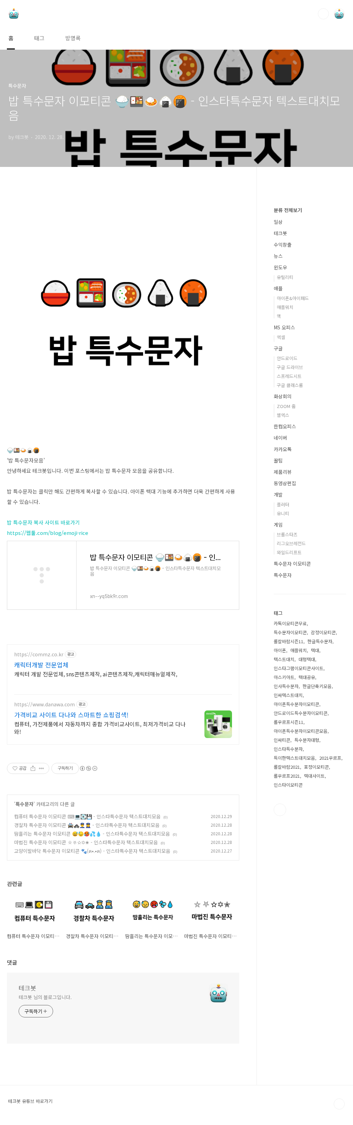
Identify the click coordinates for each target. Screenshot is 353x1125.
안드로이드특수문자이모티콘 (300, 713)
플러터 (283, 504)
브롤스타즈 (287, 534)
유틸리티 (285, 277)
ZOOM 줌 (286, 406)
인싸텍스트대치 (288, 695)
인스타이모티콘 (288, 784)
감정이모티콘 (323, 632)
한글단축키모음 (317, 686)
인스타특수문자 (288, 749)
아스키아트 (284, 677)
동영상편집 (285, 483)
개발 (278, 494)
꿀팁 (278, 460)
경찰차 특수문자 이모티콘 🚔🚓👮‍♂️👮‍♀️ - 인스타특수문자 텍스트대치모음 (87, 825)
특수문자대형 (306, 740)
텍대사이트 (314, 776)
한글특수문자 (319, 641)
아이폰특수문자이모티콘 (296, 704)
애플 (278, 288)
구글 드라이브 (290, 367)
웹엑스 (283, 415)
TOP (339, 1103)
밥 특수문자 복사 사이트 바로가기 (43, 522)
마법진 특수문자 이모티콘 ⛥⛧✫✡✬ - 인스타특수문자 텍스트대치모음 (86, 842)
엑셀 (281, 337)
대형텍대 (307, 659)
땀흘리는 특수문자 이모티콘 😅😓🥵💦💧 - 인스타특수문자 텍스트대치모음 (92, 833)
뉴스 (278, 255)
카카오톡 (283, 449)
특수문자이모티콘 (290, 632)
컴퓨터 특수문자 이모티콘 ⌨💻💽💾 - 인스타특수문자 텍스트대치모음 (87, 816)
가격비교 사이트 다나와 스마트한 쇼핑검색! (71, 714)
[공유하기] (33, 768)
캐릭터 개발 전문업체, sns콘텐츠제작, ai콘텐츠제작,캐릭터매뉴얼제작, (95, 674)
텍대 (315, 650)
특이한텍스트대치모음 (294, 758)
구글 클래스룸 (290, 385)
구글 (278, 348)
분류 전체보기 (288, 210)
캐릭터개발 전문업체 (41, 664)
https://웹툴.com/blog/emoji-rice (47, 532)
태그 (39, 38)
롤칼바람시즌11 (288, 641)
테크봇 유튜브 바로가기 (30, 1101)
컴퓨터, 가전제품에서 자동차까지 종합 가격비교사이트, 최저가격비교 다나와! (99, 727)
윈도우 (280, 267)
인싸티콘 (282, 740)
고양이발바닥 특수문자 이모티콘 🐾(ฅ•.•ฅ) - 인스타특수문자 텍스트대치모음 (92, 850)
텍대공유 (307, 677)
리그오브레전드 (291, 543)
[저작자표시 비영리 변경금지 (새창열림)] (88, 768)
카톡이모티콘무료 (290, 623)
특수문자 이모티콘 (292, 563)
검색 (323, 14)
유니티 (283, 513)
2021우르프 (330, 758)
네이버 (280, 437)
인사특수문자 (286, 686)
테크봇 (27, 988)
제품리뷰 (283, 471)
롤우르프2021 (287, 776)
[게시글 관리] (41, 768)
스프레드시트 (289, 376)
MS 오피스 (284, 327)
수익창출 (283, 244)
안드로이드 (287, 358)
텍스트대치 (284, 659)
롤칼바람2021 (287, 767)
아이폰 (280, 650)
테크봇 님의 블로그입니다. (45, 997)
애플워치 (285, 307)
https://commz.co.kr (38, 654)
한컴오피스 (285, 426)
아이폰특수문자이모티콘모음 (300, 731)
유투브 (280, 810)
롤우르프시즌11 (288, 722)
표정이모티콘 (316, 767)
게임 (278, 524)
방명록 (73, 38)
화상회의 (283, 396)
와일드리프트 (289, 552)
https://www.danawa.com (44, 704)
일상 (278, 221)
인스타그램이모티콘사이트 (298, 668)
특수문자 (24, 803)
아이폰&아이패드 (293, 298)
